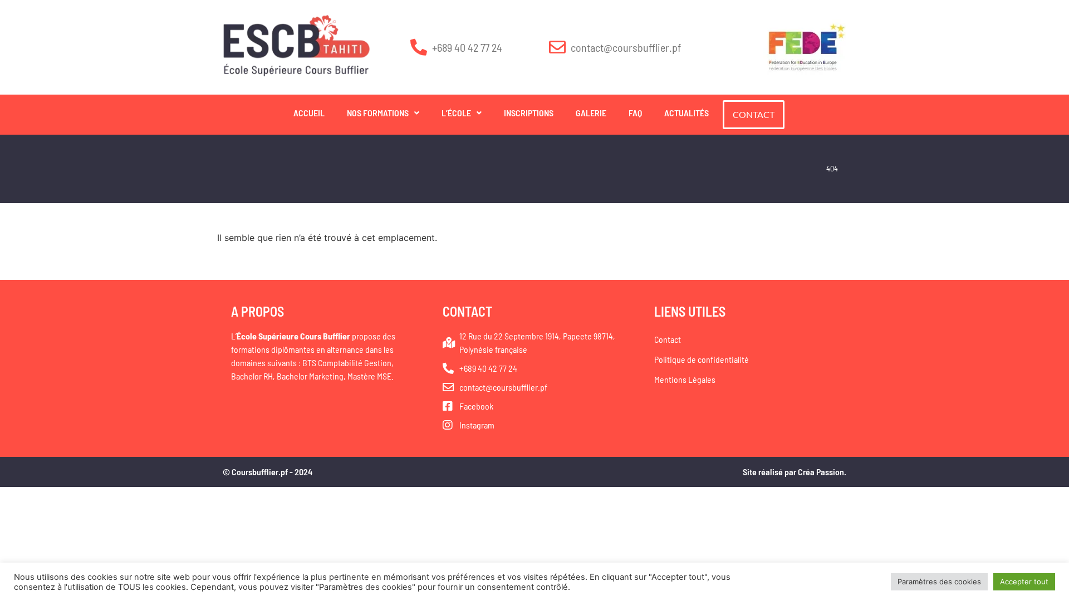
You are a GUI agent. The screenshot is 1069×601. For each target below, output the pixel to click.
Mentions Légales (684, 379)
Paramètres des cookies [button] (939, 581)
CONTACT (753, 114)
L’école (456, 112)
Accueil (309, 112)
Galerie (591, 112)
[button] (383, 113)
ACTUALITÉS (686, 112)
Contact (667, 339)
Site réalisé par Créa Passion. (794, 471)
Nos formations (378, 112)
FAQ (635, 112)
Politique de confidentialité (701, 359)
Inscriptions (528, 112)
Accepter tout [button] (1024, 581)
